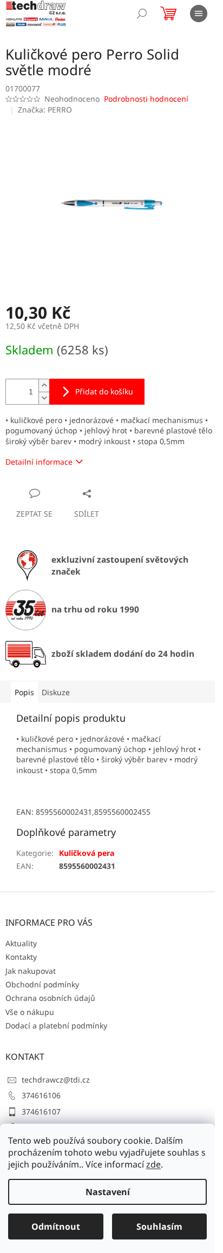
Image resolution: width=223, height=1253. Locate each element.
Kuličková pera (86, 853)
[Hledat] (142, 13)
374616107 (41, 1111)
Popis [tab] (24, 692)
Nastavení (108, 1192)
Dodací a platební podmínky (56, 1025)
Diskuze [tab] (56, 692)
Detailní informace (39, 462)
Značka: (45, 109)
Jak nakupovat (30, 971)
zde (153, 1164)
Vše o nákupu (29, 1012)
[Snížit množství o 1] (43, 398)
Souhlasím (159, 1226)
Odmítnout (55, 1226)
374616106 (41, 1095)
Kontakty (21, 957)
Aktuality (21, 943)
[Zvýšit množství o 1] (43, 385)
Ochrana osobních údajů (50, 998)
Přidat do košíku (104, 391)
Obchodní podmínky (42, 984)
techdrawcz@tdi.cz (56, 1079)
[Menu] (198, 13)
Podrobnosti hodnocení (146, 99)
